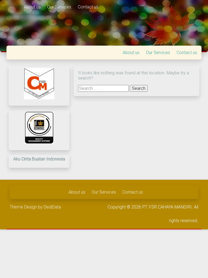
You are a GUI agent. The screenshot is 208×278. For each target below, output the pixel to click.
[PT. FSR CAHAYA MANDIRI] (13, 7)
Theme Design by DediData (35, 207)
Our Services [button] (59, 7)
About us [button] (33, 7)
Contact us (88, 7)
